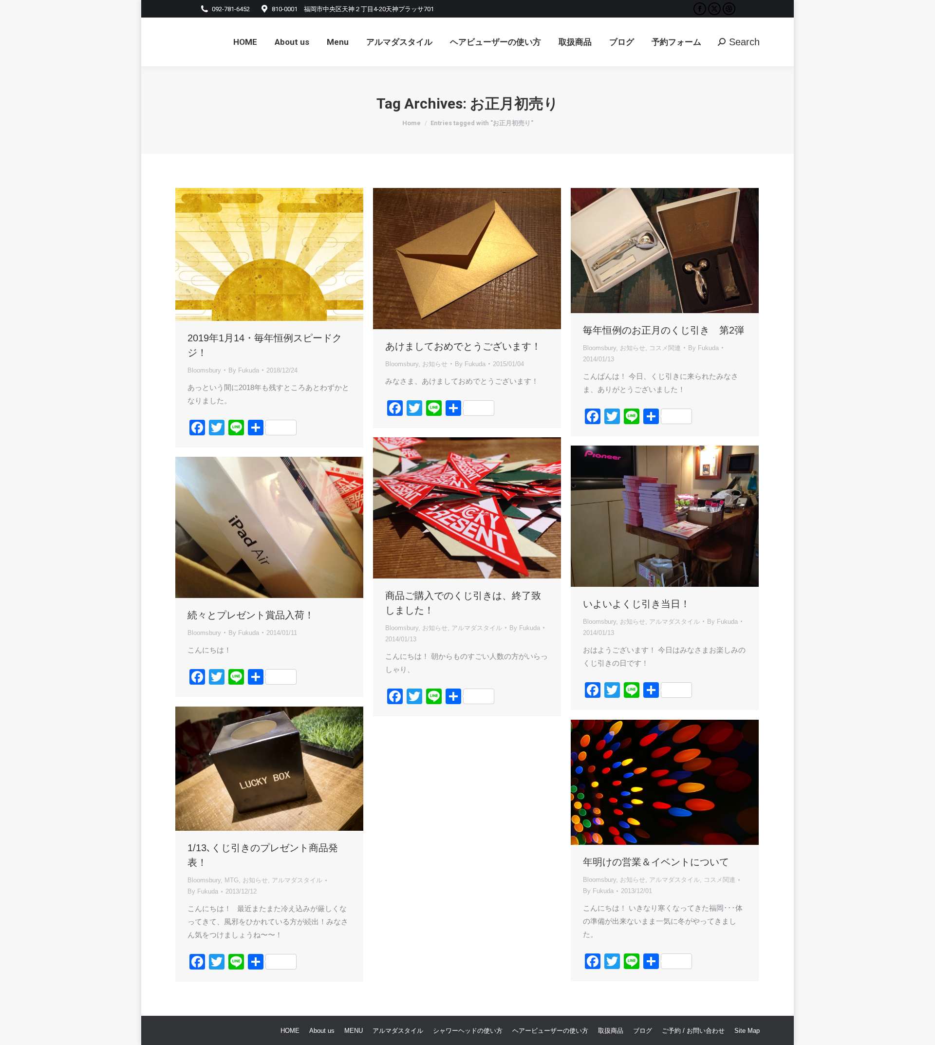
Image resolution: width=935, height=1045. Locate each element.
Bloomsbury (204, 370)
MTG (231, 880)
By (243, 370)
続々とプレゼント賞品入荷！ (250, 615)
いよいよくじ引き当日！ (636, 603)
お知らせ (435, 364)
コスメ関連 (665, 348)
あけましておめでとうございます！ (463, 346)
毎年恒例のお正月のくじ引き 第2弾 (663, 330)
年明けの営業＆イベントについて (656, 862)
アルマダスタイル (476, 628)
